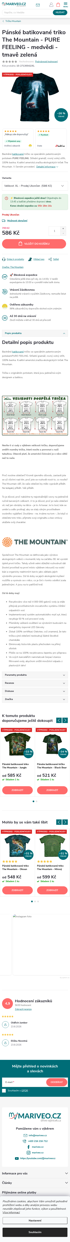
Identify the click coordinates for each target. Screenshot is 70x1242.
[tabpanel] (17, 761)
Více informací (11, 1212)
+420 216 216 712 (38, 1141)
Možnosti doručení (17, 220)
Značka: (12, 267)
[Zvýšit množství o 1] (63, 228)
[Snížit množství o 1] (63, 233)
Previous (59, 720)
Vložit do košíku (37, 244)
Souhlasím (35, 1232)
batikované (18, 154)
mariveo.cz (37, 1146)
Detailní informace (45, 166)
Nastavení (35, 1220)
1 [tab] (33, 801)
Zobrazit (17, 790)
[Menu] (65, 4)
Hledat (60, 12)
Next (65, 720)
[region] (35, 139)
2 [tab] (36, 801)
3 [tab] (38, 901)
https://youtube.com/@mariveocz (37, 1158)
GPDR (24, 1090)
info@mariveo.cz (38, 1135)
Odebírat (57, 1082)
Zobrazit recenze (23, 1009)
